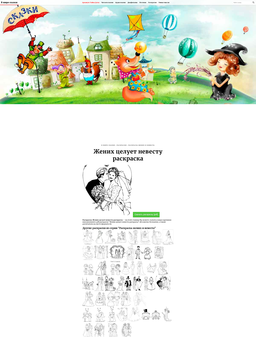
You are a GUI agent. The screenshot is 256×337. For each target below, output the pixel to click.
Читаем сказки (107, 2)
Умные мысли (164, 2)
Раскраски (152, 2)
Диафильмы (132, 2)
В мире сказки (9, 2)
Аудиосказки (120, 2)
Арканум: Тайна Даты (90, 2)
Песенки (142, 2)
